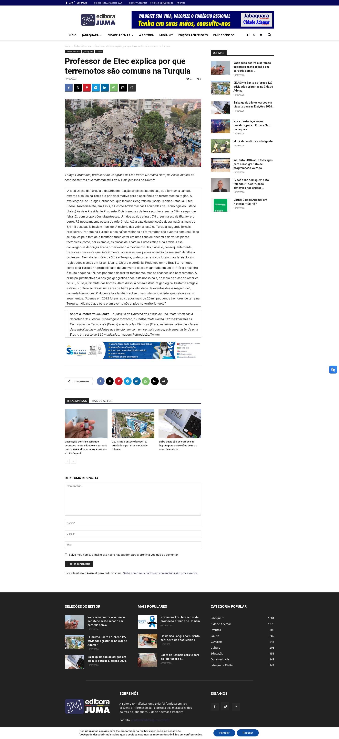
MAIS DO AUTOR (102, 400)
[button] (269, 35)
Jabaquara (90, 35)
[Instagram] (254, 35)
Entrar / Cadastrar (138, 2)
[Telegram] (96, 88)
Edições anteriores (193, 35)
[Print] (132, 88)
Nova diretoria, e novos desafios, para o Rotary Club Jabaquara (251, 125)
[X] (78, 88)
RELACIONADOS (77, 400)
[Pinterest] (87, 88)
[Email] (123, 88)
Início (72, 35)
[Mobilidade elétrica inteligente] (220, 146)
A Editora (146, 35)
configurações (193, 734)
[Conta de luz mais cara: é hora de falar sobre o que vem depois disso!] (147, 660)
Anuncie (181, 2)
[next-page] (73, 461)
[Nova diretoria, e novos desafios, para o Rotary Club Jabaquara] (220, 126)
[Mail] (261, 35)
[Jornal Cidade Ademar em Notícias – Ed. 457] (220, 205)
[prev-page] (67, 461)
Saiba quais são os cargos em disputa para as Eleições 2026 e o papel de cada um (178, 445)
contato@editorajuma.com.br (150, 720)
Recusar (248, 733)
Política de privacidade (161, 2)
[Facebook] (248, 35)
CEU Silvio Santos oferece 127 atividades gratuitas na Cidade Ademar (130, 445)
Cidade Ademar (119, 35)
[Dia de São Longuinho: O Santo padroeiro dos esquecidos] (147, 641)
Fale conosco (223, 35)
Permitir (224, 733)
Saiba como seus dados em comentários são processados (160, 573)
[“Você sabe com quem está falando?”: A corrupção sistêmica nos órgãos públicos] (220, 185)
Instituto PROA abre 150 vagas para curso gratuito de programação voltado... (253, 164)
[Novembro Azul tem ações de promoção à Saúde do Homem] (147, 622)
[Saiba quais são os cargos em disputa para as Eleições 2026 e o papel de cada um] (180, 423)
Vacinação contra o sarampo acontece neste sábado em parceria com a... (252, 66)
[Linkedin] (105, 88)
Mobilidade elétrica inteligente (253, 141)
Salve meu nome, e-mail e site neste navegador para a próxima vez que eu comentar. (124, 554)
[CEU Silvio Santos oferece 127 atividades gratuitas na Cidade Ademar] (133, 423)
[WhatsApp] (114, 88)
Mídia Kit (166, 35)
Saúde (99, 51)
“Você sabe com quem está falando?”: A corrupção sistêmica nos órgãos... (251, 183)
